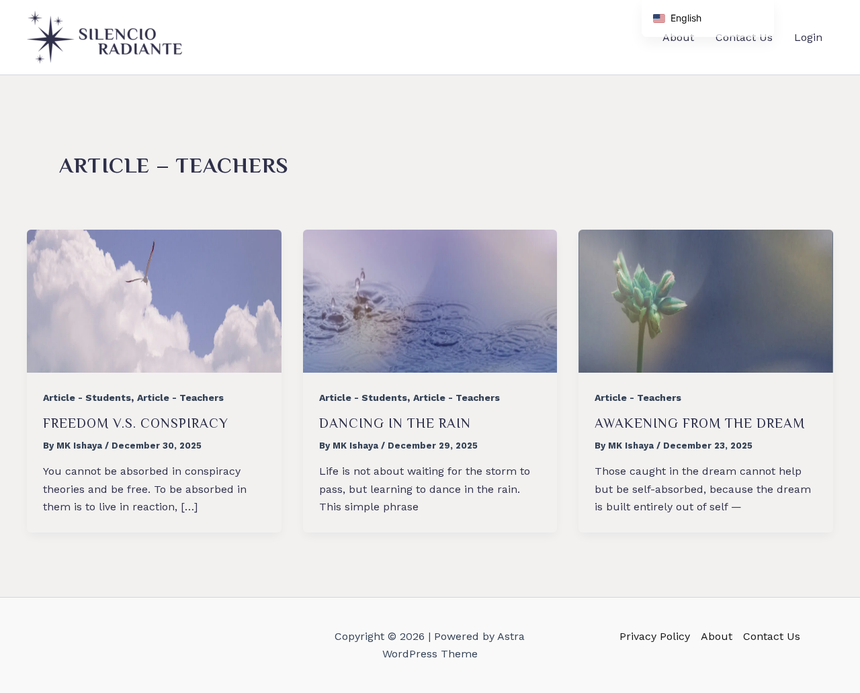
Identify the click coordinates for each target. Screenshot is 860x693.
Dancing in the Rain (395, 423)
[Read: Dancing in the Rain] (430, 300)
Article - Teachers (180, 397)
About (716, 636)
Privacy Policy (654, 636)
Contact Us (771, 636)
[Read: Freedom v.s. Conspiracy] (154, 300)
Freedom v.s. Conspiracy (135, 423)
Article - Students (87, 397)
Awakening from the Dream (700, 423)
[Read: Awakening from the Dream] (705, 300)
